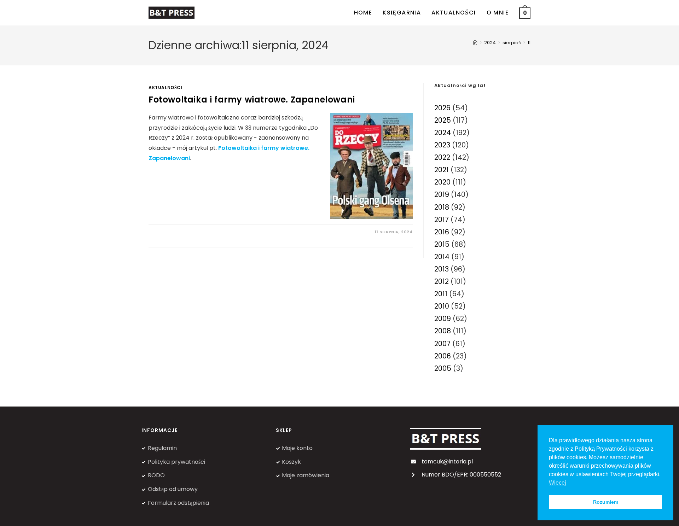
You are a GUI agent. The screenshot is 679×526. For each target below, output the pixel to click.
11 (529, 42)
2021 (441, 170)
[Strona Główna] (475, 42)
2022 (442, 157)
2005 (442, 368)
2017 (441, 219)
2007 (442, 344)
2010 (441, 306)
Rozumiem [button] (605, 502)
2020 (442, 182)
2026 (442, 108)
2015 (441, 244)
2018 (441, 207)
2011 (440, 294)
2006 (442, 356)
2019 (441, 194)
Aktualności (165, 87)
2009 (442, 318)
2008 (442, 331)
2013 (441, 269)
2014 (441, 257)
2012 (441, 281)
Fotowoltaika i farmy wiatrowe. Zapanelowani (252, 99)
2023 (442, 145)
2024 (442, 133)
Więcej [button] (557, 483)
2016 (441, 232)
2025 (442, 120)
